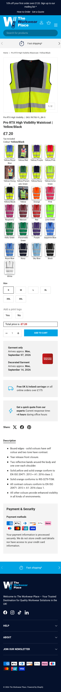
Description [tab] (9, 440)
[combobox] (30, 33)
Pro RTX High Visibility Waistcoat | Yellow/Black (30, 53)
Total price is (16, 324)
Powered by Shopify (35, 687)
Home (5, 53)
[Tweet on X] (14, 427)
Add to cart (40, 333)
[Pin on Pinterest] (29, 427)
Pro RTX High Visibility (13, 117)
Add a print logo (12, 309)
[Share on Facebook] (22, 427)
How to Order (23, 11)
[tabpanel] (30, 472)
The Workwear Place (18, 687)
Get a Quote (38, 11)
